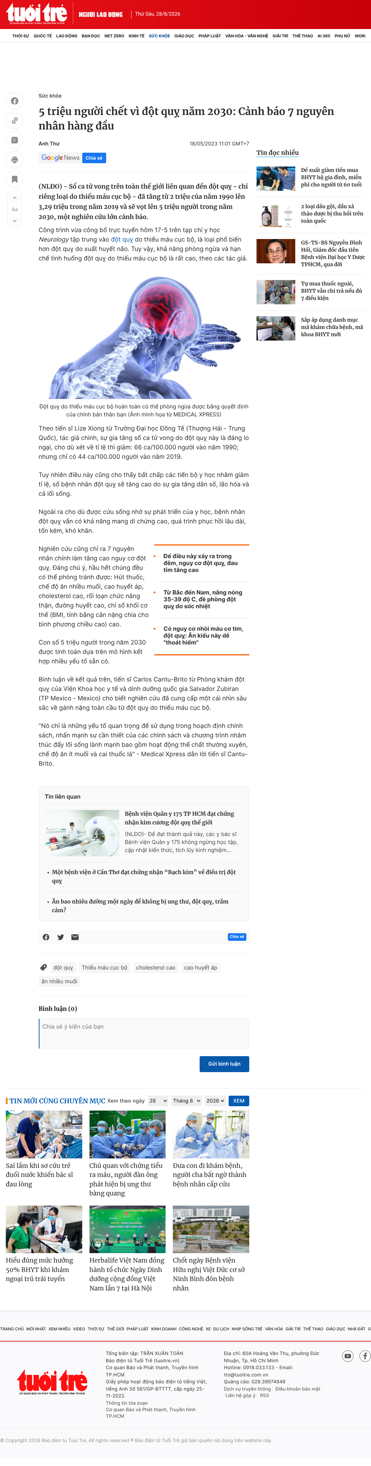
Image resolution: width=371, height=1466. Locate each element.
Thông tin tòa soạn (127, 1403)
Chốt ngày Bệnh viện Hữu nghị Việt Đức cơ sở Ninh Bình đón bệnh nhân (209, 1274)
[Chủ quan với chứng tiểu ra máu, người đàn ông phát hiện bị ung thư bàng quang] (127, 1134)
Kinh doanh (163, 1328)
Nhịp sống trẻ (247, 1328)
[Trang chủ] (8, 36)
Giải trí (280, 35)
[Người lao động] (100, 13)
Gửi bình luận (224, 1064)
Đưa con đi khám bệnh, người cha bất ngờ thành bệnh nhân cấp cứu (209, 1175)
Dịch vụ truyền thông (247, 1389)
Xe (208, 1328)
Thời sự (20, 35)
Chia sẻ (94, 158)
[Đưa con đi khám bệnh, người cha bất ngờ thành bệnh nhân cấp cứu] (211, 1134)
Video (79, 1328)
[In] (14, 160)
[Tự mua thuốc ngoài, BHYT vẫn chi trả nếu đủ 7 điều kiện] (276, 292)
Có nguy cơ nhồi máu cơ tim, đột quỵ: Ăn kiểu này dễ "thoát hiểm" (203, 635)
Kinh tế (137, 35)
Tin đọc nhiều (278, 153)
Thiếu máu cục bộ (105, 967)
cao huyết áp (200, 967)
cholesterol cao (155, 967)
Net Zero (115, 35)
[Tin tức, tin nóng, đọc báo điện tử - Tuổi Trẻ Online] (42, 13)
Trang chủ (12, 1328)
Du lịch (221, 1328)
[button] (14, 197)
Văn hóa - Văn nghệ (246, 35)
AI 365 (323, 35)
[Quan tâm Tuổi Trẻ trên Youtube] (348, 1356)
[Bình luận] (14, 141)
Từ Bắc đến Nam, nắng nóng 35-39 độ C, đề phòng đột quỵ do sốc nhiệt (202, 599)
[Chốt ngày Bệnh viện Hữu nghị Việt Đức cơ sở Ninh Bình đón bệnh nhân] (211, 1229)
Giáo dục (184, 35)
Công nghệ (191, 1328)
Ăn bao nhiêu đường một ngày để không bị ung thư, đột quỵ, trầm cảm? (140, 906)
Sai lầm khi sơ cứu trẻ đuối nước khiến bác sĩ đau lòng (39, 1175)
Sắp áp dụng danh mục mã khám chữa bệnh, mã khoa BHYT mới (332, 327)
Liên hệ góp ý (240, 1396)
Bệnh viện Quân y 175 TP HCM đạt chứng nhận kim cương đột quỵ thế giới (179, 818)
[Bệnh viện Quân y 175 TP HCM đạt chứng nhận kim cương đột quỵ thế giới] (82, 833)
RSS (264, 1396)
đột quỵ (122, 239)
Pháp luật (210, 35)
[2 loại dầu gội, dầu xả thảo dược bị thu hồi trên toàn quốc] (276, 215)
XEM (239, 1101)
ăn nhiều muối (60, 981)
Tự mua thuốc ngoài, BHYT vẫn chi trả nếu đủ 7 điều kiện (331, 290)
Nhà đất (357, 1328)
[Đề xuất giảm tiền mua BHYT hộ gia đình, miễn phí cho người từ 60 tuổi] (276, 178)
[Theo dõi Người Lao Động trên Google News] (60, 158)
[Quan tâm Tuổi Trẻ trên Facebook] (365, 1356)
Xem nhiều (60, 1328)
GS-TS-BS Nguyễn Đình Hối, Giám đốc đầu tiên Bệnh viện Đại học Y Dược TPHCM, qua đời (333, 253)
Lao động (67, 35)
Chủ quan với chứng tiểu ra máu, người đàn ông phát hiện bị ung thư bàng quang (126, 1180)
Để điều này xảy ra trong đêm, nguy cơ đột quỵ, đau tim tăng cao (200, 563)
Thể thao (302, 35)
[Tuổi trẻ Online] (53, 1382)
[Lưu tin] (14, 180)
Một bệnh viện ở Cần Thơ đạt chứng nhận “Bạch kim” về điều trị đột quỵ (144, 877)
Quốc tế (43, 35)
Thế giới (115, 1328)
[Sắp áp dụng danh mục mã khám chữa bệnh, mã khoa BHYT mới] (276, 328)
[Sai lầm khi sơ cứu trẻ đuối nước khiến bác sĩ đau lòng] (44, 1134)
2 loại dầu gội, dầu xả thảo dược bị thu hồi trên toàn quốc (332, 213)
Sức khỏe (159, 35)
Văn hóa (274, 1328)
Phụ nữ (343, 35)
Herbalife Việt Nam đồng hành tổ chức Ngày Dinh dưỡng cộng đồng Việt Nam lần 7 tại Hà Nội (126, 1274)
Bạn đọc (91, 35)
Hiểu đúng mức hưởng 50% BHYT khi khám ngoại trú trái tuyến (39, 1269)
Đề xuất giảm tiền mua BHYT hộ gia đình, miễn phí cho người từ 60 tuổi (331, 177)
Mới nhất (36, 1328)
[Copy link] (14, 121)
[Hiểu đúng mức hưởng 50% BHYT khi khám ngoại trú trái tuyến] (44, 1229)
